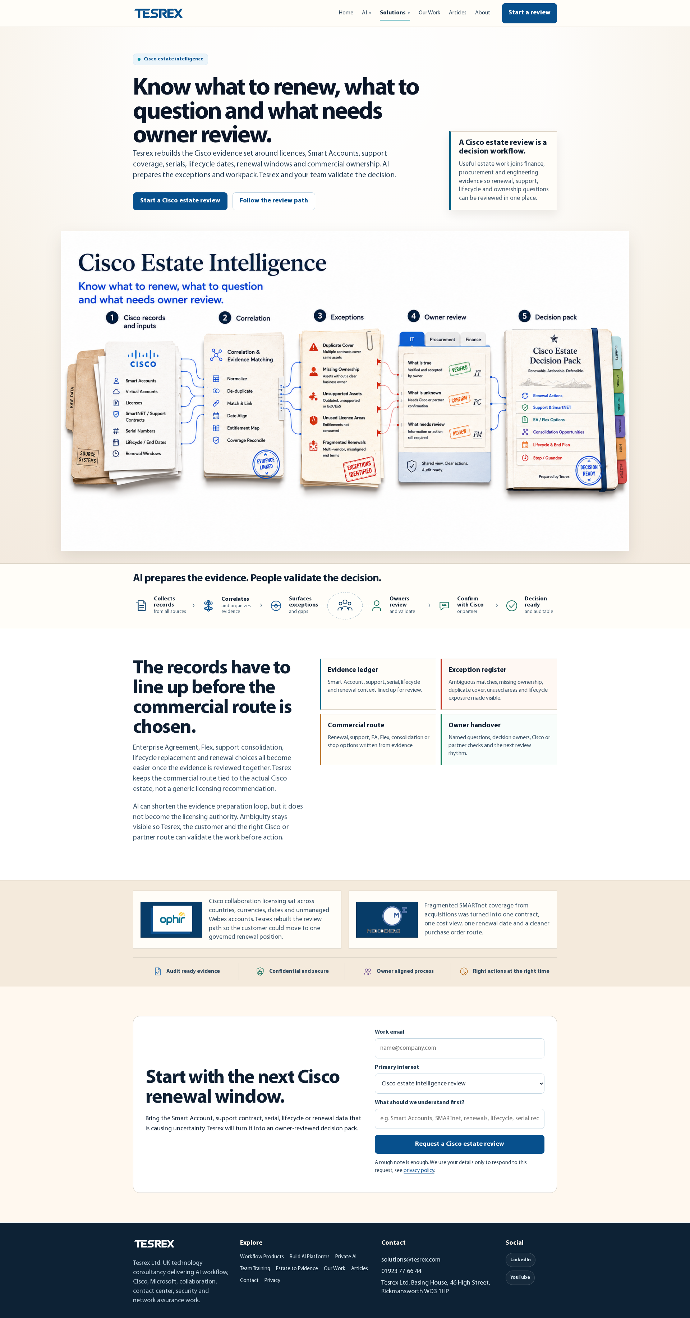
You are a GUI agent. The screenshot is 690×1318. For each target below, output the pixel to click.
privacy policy (419, 1170)
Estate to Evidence (297, 1269)
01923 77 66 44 (401, 1271)
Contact (249, 1280)
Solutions (393, 13)
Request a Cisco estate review (459, 1144)
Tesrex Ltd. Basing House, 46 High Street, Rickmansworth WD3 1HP (435, 1287)
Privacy (272, 1280)
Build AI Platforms (310, 1257)
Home (346, 13)
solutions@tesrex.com (411, 1260)
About (483, 13)
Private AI (345, 1257)
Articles (457, 13)
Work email (390, 1032)
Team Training (255, 1269)
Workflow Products (262, 1257)
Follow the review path (274, 201)
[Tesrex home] (158, 13)
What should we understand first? (420, 1103)
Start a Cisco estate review (180, 201)
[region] (345, 391)
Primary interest (397, 1067)
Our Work (429, 13)
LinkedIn (520, 1260)
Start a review (530, 13)
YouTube (520, 1277)
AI (364, 13)
